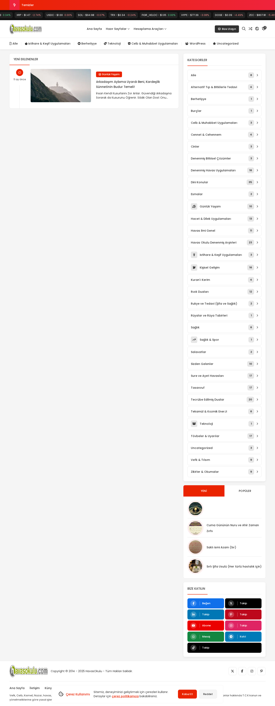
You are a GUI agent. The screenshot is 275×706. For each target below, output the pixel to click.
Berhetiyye (89, 44)
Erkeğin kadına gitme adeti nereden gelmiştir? (55, 5)
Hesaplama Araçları (148, 29)
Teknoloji (114, 44)
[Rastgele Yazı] (250, 29)
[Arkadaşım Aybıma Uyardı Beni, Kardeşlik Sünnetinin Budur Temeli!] (61, 85)
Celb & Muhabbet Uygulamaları (154, 44)
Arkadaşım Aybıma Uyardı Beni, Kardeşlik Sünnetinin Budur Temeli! (128, 84)
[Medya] (232, 671)
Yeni (204, 491)
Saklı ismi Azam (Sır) (221, 547)
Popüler (245, 491)
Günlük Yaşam (110, 74)
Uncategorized (227, 44)
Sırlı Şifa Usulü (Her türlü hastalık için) (234, 566)
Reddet (208, 694)
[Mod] (257, 29)
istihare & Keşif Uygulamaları (48, 44)
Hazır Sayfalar (116, 29)
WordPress (197, 44)
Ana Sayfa (94, 29)
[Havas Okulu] (25, 29)
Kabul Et (187, 694)
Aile (15, 44)
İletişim (35, 688)
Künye (49, 688)
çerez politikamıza (125, 696)
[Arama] (244, 29)
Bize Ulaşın (229, 29)
